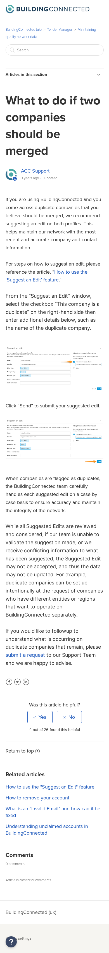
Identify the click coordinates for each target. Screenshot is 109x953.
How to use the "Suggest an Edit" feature (50, 787)
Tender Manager (59, 29)
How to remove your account (37, 798)
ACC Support (35, 171)
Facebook (9, 685)
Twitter (17, 685)
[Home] (47, 12)
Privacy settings (18, 938)
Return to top (20, 751)
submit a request (25, 655)
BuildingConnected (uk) (24, 29)
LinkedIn (25, 685)
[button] (11, 941)
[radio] (40, 717)
